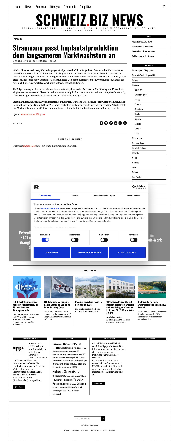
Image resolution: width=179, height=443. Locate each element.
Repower (69, 367)
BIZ (61, 344)
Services (138, 128)
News (28, 6)
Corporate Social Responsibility (144, 75)
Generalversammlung (59, 354)
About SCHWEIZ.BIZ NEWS (142, 41)
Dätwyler (84, 348)
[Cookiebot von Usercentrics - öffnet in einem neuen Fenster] (134, 187)
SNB (67, 383)
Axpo (58, 344)
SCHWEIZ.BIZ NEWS (58, 376)
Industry (138, 118)
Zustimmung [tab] (45, 196)
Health (137, 114)
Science (135, 182)
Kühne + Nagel (70, 357)
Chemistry (138, 89)
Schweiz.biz (72, 371)
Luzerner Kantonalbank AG (69, 361)
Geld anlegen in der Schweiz (143, 56)
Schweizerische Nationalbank (63, 379)
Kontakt (67, 430)
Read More (98, 383)
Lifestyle (55, 6)
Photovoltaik (56, 367)
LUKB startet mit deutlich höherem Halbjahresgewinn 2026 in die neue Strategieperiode (26, 306)
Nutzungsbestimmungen (98, 430)
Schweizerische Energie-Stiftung (75, 375)
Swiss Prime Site (57, 388)
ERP (78, 351)
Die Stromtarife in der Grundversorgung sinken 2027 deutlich (152, 304)
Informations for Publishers (142, 46)
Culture (135, 80)
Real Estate (136, 177)
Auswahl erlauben (89, 252)
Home (18, 6)
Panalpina (82, 363)
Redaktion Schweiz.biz (23, 61)
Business (41, 6)
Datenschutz (85, 430)
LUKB (76, 357)
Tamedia (65, 387)
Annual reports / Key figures (143, 70)
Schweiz (58, 371)
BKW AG (69, 344)
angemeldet (29, 146)
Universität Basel (75, 387)
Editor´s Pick (137, 138)
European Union (138, 143)
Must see (135, 162)
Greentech (70, 6)
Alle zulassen (127, 252)
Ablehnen (52, 252)
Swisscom (81, 383)
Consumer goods (141, 94)
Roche (74, 366)
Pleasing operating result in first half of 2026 (88, 303)
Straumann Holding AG (33, 114)
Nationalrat (75, 364)
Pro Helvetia (62, 367)
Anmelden (112, 430)
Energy (137, 99)
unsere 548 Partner (50, 208)
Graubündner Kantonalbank (74, 354)
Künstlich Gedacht (139, 148)
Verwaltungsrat (57, 390)
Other (134, 167)
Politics (135, 172)
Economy (18, 39)
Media (134, 157)
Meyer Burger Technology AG (62, 363)
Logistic (138, 123)
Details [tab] (75, 196)
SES (64, 384)
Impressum (75, 430)
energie (65, 351)
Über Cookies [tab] (133, 196)
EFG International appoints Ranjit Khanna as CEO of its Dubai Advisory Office (57, 304)
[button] (103, 418)
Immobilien (62, 357)
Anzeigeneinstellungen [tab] (104, 196)
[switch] (74, 240)
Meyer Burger (82, 360)
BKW (65, 344)
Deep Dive (85, 6)
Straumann (73, 384)
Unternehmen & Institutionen (143, 51)
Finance (138, 104)
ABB (54, 344)
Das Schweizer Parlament (71, 347)
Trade (137, 133)
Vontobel (65, 390)
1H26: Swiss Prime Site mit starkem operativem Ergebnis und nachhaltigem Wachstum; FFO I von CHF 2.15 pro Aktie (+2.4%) (120, 307)
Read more (19, 387)
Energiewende (72, 351)
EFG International (58, 351)
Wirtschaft (70, 391)
